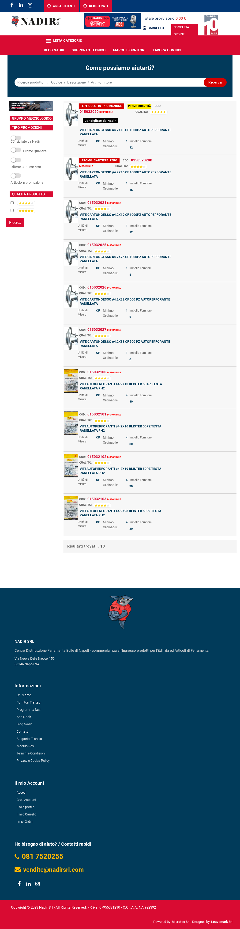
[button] (215, 82)
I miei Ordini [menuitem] (25, 821)
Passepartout (130, 920)
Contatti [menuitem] (23, 731)
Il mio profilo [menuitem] (25, 807)
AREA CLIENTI (63, 6)
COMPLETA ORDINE (181, 30)
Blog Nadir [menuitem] (24, 724)
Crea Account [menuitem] (26, 800)
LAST (27, 182)
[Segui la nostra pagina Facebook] (11, 6)
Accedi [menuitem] (21, 792)
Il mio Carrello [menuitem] (26, 814)
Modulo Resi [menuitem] (25, 746)
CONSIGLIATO (25, 142)
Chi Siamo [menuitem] (24, 695)
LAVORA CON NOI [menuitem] (167, 50)
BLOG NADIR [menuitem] (54, 50)
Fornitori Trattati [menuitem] (29, 702)
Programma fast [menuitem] (29, 710)
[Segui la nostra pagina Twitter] (20, 6)
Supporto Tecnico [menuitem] (88, 50)
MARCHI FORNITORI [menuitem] (129, 50)
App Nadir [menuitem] (24, 717)
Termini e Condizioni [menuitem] (31, 753)
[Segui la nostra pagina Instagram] (29, 6)
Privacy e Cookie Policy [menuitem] (33, 760)
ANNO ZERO (26, 167)
